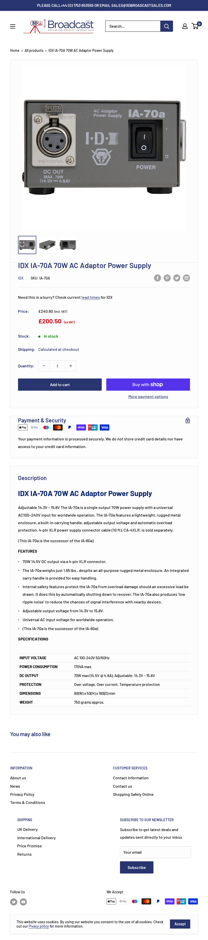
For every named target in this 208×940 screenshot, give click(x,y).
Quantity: (26, 365)
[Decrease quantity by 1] (44, 365)
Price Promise (29, 845)
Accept (180, 924)
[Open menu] (12, 26)
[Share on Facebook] (157, 278)
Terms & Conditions (27, 802)
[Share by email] (186, 278)
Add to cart (60, 384)
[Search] (166, 26)
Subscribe (137, 867)
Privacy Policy (22, 794)
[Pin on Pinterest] (167, 278)
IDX (20, 278)
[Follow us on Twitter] (13, 901)
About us (18, 777)
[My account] (184, 26)
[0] (195, 26)
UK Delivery (27, 829)
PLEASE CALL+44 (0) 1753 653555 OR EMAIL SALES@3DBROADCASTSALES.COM (104, 5)
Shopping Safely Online (133, 794)
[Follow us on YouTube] (23, 901)
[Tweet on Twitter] (176, 278)
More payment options (148, 396)
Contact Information (131, 777)
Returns (24, 854)
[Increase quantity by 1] (70, 365)
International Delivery (36, 837)
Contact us (122, 786)
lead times (90, 297)
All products (34, 50)
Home (15, 50)
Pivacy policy (39, 926)
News (15, 786)
